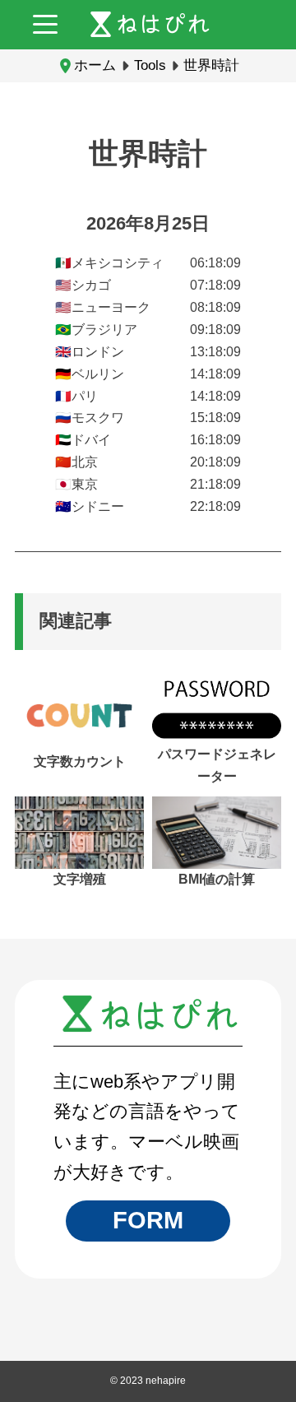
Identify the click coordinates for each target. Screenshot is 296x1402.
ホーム (95, 65)
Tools (150, 65)
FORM (148, 1220)
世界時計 (211, 65)
